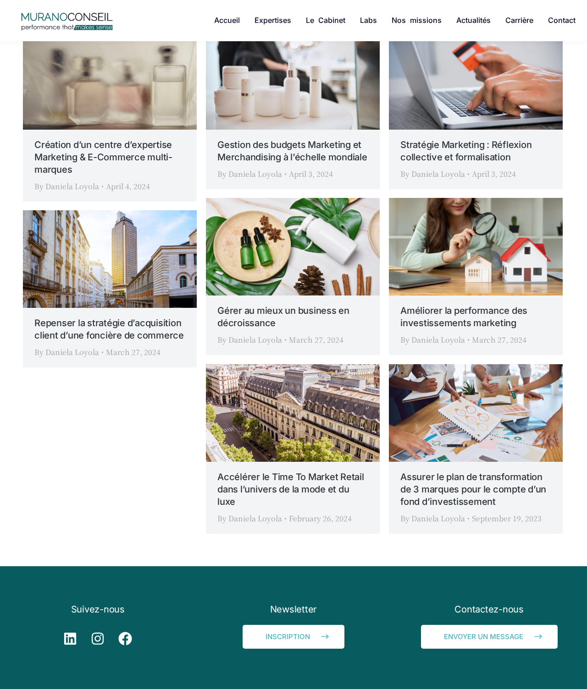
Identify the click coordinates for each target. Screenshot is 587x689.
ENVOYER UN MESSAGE (483, 636)
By (66, 186)
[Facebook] (125, 638)
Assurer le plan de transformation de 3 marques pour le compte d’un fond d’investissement (473, 489)
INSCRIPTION (288, 636)
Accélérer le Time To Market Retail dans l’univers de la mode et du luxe (290, 489)
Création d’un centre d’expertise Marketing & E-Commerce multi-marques (103, 157)
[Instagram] (97, 638)
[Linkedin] (70, 638)
